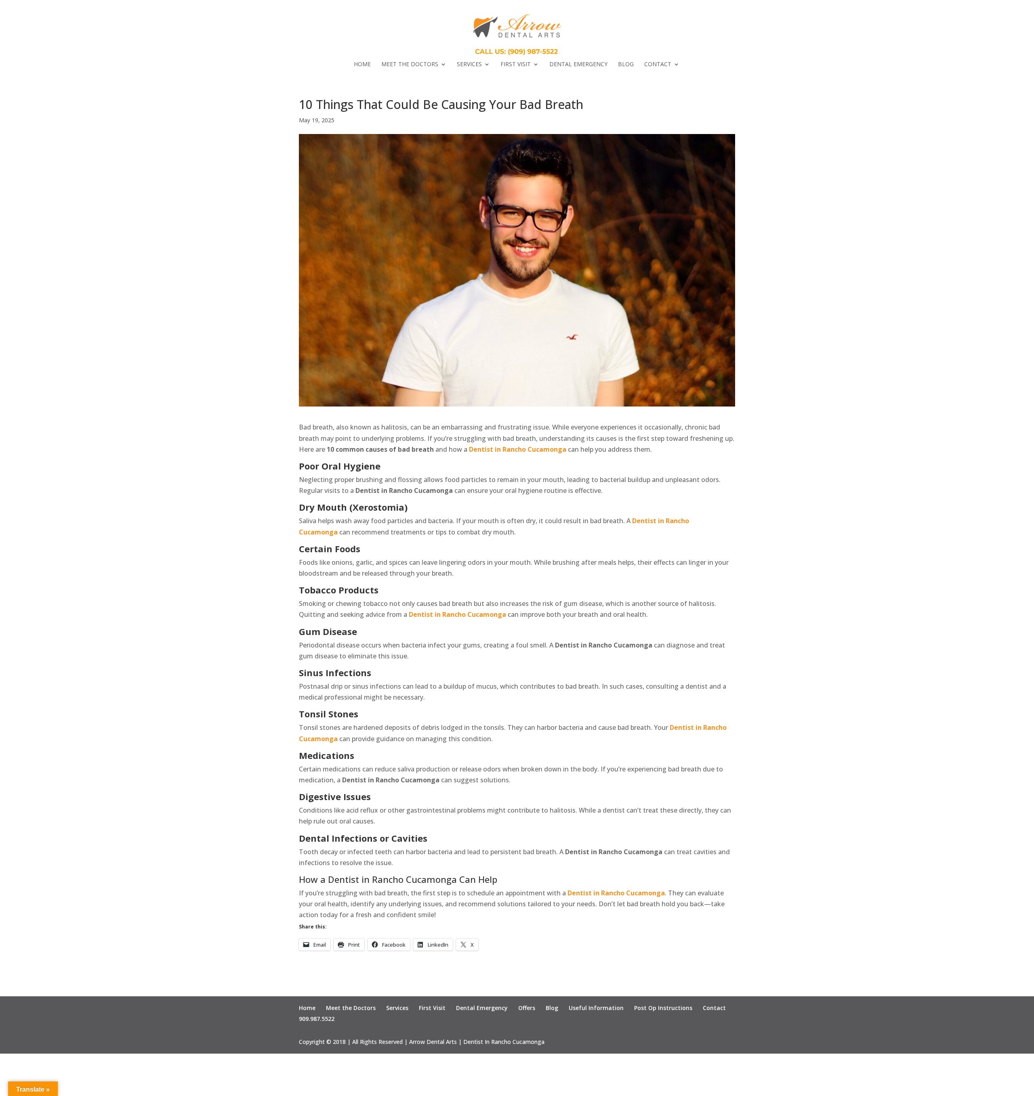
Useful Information (596, 1008)
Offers (526, 1008)
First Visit (515, 64)
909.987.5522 (316, 1019)
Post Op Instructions (663, 1008)
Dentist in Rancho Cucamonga (517, 449)
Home (362, 64)
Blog (626, 64)
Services (469, 64)
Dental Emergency (578, 64)
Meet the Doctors (409, 64)
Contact (657, 64)
